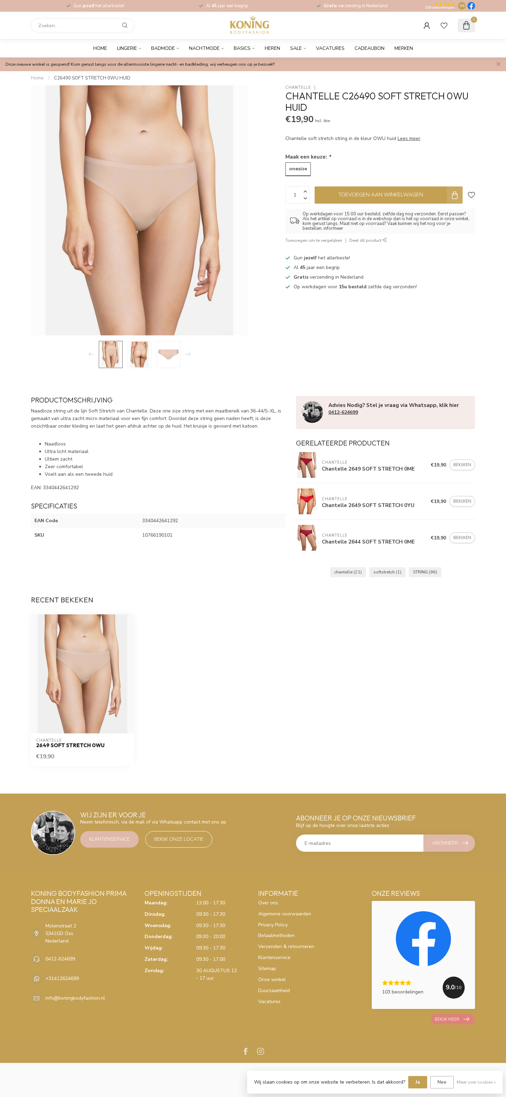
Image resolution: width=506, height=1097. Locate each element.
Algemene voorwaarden (284, 914)
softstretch (387, 572)
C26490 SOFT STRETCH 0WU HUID (92, 78)
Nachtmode (204, 48)
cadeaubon (369, 48)
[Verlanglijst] (444, 25)
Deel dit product (365, 240)
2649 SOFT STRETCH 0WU (70, 745)
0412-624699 (343, 412)
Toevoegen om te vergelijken (313, 240)
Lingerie (127, 48)
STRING (425, 572)
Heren (272, 48)
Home (100, 48)
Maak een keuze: (308, 156)
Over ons (268, 903)
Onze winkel (272, 979)
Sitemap (267, 968)
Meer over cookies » (476, 1082)
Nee (442, 1082)
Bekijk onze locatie (178, 839)
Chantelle (298, 87)
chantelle (348, 572)
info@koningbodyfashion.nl (75, 998)
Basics (242, 48)
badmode (163, 48)
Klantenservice (109, 839)
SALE (296, 48)
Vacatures (330, 48)
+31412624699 (62, 978)
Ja (417, 1082)
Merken (403, 48)
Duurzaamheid (274, 990)
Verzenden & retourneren (286, 946)
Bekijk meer (447, 1019)
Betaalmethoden (276, 935)
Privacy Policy (273, 925)
